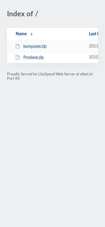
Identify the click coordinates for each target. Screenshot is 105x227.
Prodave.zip (33, 58)
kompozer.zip (35, 47)
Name (21, 34)
